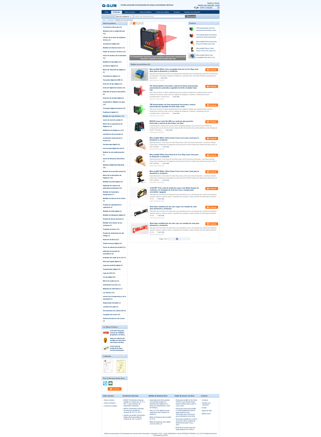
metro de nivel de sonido (111, 120)
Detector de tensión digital (112, 98)
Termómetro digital (109, 44)
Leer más (164, 78)
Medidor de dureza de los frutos (114, 198)
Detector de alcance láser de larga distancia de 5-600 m (185, 428)
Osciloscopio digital (110, 144)
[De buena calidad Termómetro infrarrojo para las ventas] (108, 372)
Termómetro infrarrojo (111, 27)
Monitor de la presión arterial (113, 171)
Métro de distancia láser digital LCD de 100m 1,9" (160, 423)
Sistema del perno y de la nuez (114, 318)
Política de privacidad (111, 433)
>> (184, 239)
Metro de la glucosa (110, 281)
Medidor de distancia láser (112, 48)
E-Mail (204, 408)
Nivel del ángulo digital (111, 261)
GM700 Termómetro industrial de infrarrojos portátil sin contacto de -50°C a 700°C (134, 410)
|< (169, 239)
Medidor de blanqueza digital (113, 215)
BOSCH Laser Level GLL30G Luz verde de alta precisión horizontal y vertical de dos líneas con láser (171, 122)
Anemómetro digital (110, 76)
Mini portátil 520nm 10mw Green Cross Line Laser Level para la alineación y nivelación (206, 50)
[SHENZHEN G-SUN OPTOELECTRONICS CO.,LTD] (218, 8)
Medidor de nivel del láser (112, 116)
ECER (165, 435)
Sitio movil (207, 414)
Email (217, 5)
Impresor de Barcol (110, 239)
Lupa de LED (107, 273)
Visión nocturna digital (111, 243)
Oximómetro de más (110, 285)
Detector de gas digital (111, 84)
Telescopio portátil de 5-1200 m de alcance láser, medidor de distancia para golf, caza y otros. (186, 422)
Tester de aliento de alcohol (112, 247)
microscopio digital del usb (112, 148)
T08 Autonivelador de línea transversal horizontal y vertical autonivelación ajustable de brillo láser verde (206, 29)
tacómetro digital (109, 66)
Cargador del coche (110, 314)
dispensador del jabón (111, 303)
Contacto (177, 12)
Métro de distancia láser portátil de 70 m (160, 418)
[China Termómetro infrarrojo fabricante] (111, 5)
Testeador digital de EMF (111, 80)
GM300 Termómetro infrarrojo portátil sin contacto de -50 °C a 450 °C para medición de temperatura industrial (134, 403)
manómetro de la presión (112, 134)
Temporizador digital (110, 269)
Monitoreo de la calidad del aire (114, 31)
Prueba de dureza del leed (112, 219)
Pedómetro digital (109, 112)
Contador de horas (109, 229)
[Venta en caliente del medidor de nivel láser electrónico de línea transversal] (105, 343)
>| (188, 239)
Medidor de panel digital (111, 182)
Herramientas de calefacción (113, 311)
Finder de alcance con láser (113, 52)
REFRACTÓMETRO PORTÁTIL (114, 165)
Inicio (106, 12)
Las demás (107, 293)
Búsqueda (191, 16)
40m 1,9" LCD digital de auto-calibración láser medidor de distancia (160, 412)
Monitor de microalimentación (113, 152)
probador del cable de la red (113, 258)
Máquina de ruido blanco (111, 289)
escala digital (107, 277)
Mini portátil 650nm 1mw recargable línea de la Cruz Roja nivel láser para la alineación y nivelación (205, 56)
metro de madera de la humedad (114, 55)
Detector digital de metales (112, 88)
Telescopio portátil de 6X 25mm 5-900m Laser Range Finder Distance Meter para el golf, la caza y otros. (186, 403)
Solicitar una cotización (206, 5)
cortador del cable (109, 307)
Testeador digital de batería (112, 108)
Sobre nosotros (130, 12)
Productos (116, 12)
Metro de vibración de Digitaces (114, 70)
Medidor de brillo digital (111, 211)
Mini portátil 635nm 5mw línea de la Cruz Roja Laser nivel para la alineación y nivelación (206, 43)
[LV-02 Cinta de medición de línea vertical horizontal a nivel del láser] (105, 350)
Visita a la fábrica (145, 12)
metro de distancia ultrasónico (114, 159)
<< (173, 239)
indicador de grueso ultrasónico (114, 92)
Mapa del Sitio (207, 411)
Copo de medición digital (111, 265)
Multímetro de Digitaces (111, 130)
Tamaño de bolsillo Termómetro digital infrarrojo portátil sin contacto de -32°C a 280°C (134, 417)
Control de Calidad (162, 12)
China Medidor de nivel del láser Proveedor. (135, 433)
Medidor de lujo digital (110, 62)
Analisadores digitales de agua (114, 102)
